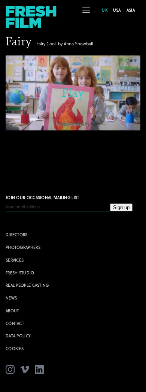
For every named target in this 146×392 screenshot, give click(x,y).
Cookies (15, 348)
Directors (17, 234)
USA (117, 10)
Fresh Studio (20, 272)
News (11, 298)
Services (15, 260)
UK (104, 10)
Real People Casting (27, 285)
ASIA (131, 10)
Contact (15, 323)
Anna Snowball (78, 43)
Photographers (23, 247)
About (12, 310)
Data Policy (18, 335)
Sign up (121, 207)
